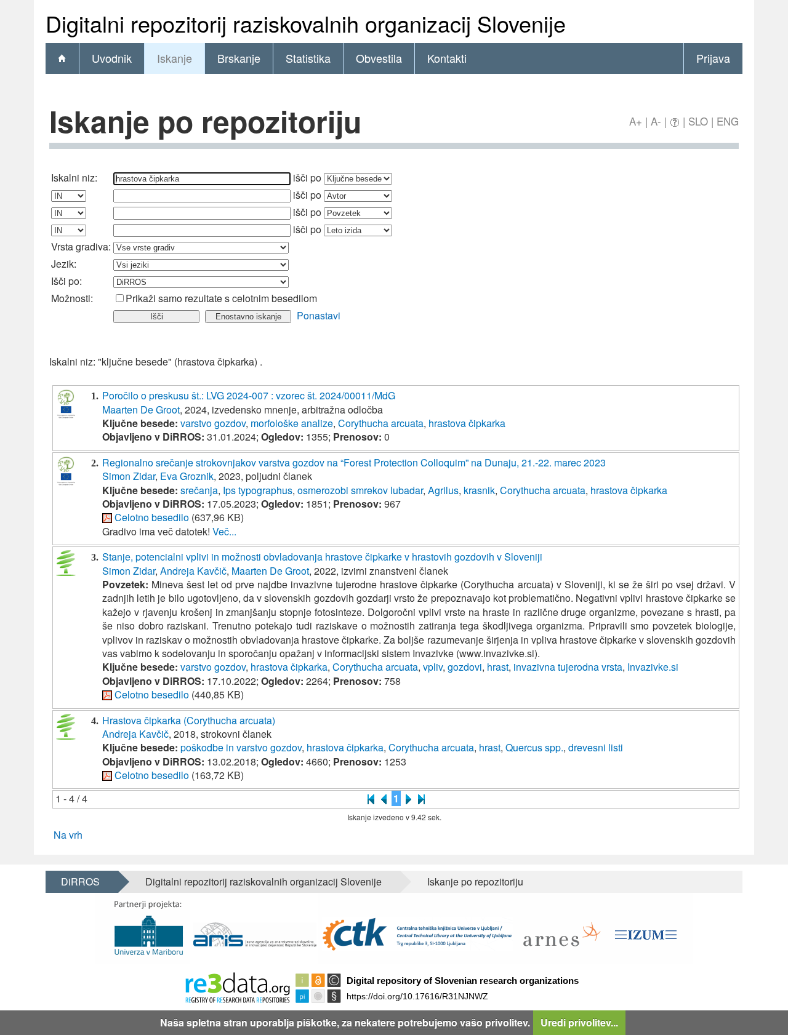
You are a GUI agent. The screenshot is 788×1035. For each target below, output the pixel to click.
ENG (728, 121)
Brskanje (238, 58)
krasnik (479, 490)
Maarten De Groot (141, 409)
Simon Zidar (128, 476)
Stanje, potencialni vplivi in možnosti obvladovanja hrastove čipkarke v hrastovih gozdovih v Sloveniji (322, 556)
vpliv (433, 667)
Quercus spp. (534, 747)
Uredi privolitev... (579, 1022)
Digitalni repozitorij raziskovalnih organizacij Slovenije (263, 881)
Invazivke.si (652, 667)
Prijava (713, 58)
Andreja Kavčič (193, 571)
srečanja (199, 490)
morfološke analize (292, 423)
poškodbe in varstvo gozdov (241, 747)
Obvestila (379, 58)
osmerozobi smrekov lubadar (360, 490)
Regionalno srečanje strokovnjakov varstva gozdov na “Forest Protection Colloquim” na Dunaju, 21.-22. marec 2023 (354, 462)
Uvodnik (112, 58)
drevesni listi (595, 747)
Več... (224, 531)
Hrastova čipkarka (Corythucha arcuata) (188, 720)
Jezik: (63, 264)
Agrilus (443, 490)
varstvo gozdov (213, 423)
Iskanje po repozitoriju (475, 881)
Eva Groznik (187, 476)
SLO (698, 121)
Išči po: (66, 281)
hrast (498, 667)
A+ (635, 121)
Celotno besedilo (152, 517)
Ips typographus (257, 490)
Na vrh (68, 835)
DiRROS (80, 881)
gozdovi (465, 667)
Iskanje (174, 58)
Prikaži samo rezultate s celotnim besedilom (221, 298)
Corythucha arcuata (381, 423)
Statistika (308, 58)
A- (656, 121)
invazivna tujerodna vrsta (567, 667)
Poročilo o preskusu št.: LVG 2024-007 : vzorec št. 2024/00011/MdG (248, 395)
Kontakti (447, 58)
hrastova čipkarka (466, 423)
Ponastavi (318, 315)
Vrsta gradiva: (81, 246)
